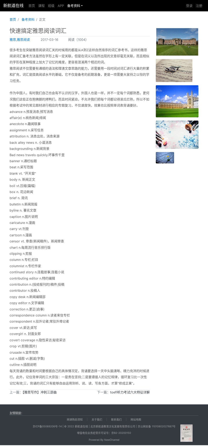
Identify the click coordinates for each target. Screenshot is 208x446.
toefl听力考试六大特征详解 (130, 392)
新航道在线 (13, 5)
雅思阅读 (23, 40)
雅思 (13, 40)
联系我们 (116, 419)
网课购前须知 (75, 419)
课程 (41, 6)
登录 (189, 6)
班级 (51, 6)
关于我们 (97, 419)
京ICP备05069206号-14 (47, 426)
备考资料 (73, 6)
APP (61, 6)
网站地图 (136, 419)
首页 (31, 6)
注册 (199, 6)
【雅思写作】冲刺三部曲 (40, 392)
